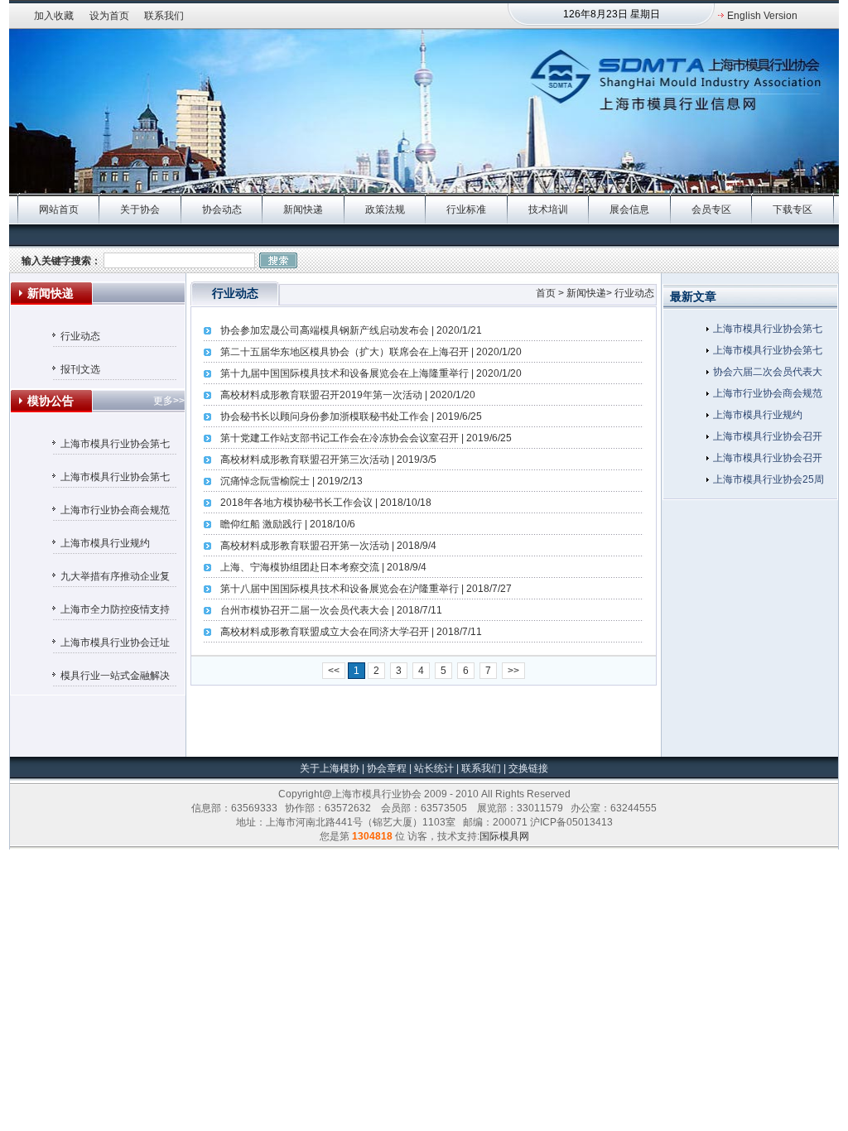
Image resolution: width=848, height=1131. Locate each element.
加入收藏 (54, 16)
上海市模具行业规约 (105, 543)
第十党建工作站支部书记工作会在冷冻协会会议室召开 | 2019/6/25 (366, 438)
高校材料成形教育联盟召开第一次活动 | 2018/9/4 (328, 545)
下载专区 (792, 209)
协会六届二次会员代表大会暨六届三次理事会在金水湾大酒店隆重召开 (767, 374)
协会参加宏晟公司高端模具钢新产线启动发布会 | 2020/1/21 (351, 330)
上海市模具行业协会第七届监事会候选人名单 (115, 446)
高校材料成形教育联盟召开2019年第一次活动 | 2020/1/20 (347, 395)
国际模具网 (504, 836)
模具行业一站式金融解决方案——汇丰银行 (115, 678)
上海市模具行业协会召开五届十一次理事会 (767, 460)
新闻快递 (303, 209)
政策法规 (385, 209)
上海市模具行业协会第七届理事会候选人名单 (115, 479)
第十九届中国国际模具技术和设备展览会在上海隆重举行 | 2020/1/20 (371, 373)
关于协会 (140, 209)
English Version (762, 16)
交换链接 (527, 768)
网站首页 (59, 209)
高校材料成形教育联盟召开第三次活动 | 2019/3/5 (328, 459)
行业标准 (466, 209)
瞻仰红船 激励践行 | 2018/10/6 (287, 524)
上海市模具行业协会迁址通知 (115, 645)
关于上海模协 (329, 768)
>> (513, 670)
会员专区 (711, 209)
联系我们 (164, 16)
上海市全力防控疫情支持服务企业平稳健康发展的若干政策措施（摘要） (115, 612)
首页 (546, 293)
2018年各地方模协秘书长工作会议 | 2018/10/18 (325, 502)
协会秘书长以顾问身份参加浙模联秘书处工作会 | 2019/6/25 (351, 416)
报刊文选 (80, 369)
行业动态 (80, 336)
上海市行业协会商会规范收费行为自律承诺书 (115, 512)
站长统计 (434, 768)
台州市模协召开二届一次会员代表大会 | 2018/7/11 (331, 610)
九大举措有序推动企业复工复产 (115, 578)
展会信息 (629, 209)
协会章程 (388, 768)
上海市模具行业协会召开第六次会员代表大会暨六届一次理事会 (767, 439)
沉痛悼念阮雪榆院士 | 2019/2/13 (291, 481)
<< (334, 670)
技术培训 (548, 209)
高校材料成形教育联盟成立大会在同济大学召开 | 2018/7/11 (351, 632)
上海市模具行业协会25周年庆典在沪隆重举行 (768, 482)
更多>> (169, 401)
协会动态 (222, 209)
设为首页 (109, 16)
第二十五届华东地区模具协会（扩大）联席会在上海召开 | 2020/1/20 (371, 352)
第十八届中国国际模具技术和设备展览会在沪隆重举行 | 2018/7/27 (366, 588)
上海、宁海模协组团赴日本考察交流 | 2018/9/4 (323, 567)
